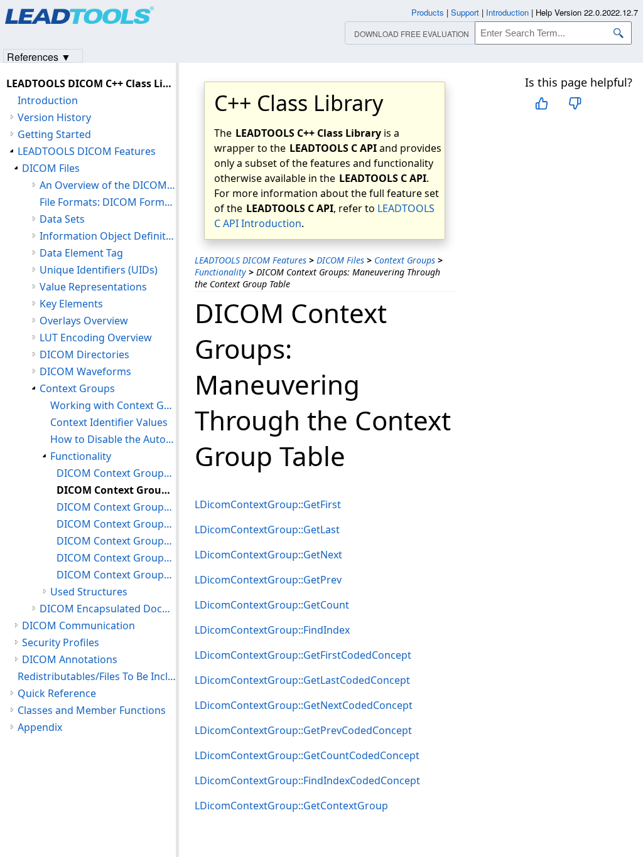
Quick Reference (57, 693)
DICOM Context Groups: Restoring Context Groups (116, 558)
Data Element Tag (81, 253)
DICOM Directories (84, 354)
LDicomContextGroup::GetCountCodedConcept (307, 755)
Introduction (48, 100)
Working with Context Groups (113, 405)
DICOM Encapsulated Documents (108, 608)
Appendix (40, 727)
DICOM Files (340, 260)
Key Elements (71, 304)
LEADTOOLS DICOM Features (250, 260)
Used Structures (88, 592)
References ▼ (39, 56)
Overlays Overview (84, 320)
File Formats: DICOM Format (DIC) (108, 202)
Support (465, 12)
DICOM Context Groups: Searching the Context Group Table (116, 507)
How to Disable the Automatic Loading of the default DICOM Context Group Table (113, 439)
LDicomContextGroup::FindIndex (272, 630)
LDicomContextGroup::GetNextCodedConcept (304, 705)
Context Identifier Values (109, 422)
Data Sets (62, 219)
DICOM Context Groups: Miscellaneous (116, 575)
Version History (54, 117)
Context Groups (404, 260)
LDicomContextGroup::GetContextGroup (291, 805)
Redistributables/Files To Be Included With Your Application (97, 676)
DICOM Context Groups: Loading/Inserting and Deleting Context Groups (116, 473)
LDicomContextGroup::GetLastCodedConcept (302, 680)
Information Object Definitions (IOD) (108, 236)
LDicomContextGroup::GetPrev (268, 580)
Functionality (220, 272)
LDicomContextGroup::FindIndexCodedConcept (307, 780)
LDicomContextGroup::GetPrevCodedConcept (303, 730)
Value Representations (93, 287)
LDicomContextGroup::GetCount (272, 605)
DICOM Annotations (69, 659)
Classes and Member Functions (92, 710)
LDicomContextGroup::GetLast (267, 529)
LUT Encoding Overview (96, 337)
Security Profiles (60, 642)
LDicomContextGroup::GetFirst (268, 504)
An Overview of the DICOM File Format (108, 185)
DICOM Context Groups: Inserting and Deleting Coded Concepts (116, 524)
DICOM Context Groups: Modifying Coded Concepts (116, 541)
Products (427, 12)
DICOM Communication (78, 625)
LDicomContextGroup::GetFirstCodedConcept (303, 655)
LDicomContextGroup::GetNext (268, 555)
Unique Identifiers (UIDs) (99, 270)
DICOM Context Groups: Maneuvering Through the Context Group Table (116, 490)
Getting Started (54, 134)
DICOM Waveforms (85, 371)
